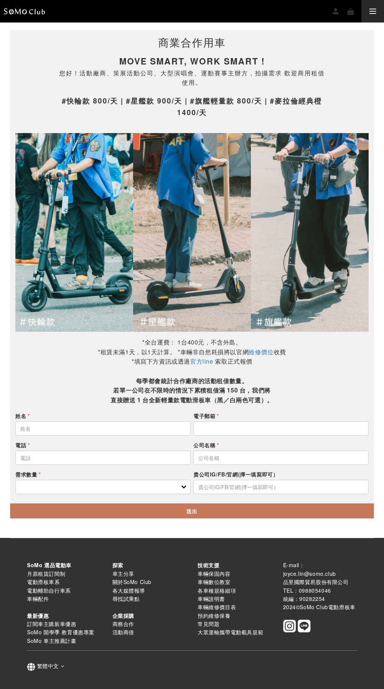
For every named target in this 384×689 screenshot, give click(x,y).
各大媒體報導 (129, 590)
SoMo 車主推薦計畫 (51, 640)
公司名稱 (204, 445)
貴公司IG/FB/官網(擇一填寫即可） (236, 474)
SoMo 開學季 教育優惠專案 (60, 632)
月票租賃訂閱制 (46, 573)
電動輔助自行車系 (49, 590)
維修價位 (261, 351)
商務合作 (123, 624)
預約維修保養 (214, 615)
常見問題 (208, 624)
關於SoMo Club (132, 582)
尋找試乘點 (126, 598)
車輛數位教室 (214, 582)
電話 (20, 445)
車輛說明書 (211, 598)
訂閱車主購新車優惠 (51, 624)
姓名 (20, 415)
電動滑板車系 (43, 582)
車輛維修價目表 (217, 607)
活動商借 (123, 632)
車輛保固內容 (214, 573)
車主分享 (123, 573)
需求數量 (26, 474)
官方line (201, 361)
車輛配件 (38, 598)
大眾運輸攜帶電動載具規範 (230, 632)
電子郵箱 (204, 415)
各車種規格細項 (217, 590)
